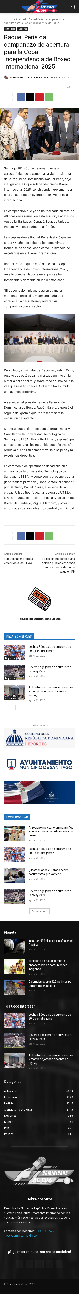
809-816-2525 (45, 1231)
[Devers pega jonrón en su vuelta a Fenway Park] (14, 672)
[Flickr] (39, 1264)
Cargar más (38, 911)
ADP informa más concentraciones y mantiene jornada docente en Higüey (51, 691)
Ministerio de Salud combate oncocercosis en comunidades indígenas (48, 964)
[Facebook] (21, 97)
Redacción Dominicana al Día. (31, 77)
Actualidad (19, 19)
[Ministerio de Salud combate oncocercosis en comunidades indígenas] (14, 966)
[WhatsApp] (49, 97)
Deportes (23, 28)
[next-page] (13, 707)
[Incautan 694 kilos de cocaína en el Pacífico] (14, 946)
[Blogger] (19, 1264)
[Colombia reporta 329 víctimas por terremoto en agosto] (14, 987)
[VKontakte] (59, 1264)
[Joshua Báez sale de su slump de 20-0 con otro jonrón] (14, 652)
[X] (30, 97)
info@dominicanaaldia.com (22, 1235)
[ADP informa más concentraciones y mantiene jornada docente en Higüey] (14, 692)
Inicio (7, 19)
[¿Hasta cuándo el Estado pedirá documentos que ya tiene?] (14, 875)
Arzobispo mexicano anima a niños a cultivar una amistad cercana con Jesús (51, 831)
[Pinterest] (39, 97)
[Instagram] (49, 1264)
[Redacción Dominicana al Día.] (6, 77)
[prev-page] (6, 707)
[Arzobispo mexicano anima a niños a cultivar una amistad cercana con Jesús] (14, 833)
